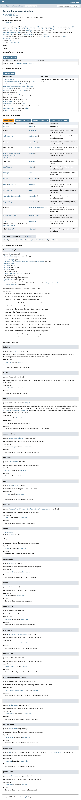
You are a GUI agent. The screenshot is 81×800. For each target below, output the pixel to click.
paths (30, 190)
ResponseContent (47, 36)
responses (32, 221)
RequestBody (28, 34)
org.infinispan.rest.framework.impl (12, 6)
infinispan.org (22, 797)
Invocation (8, 22)
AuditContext (7, 34)
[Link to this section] (27, 52)
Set (54, 27)
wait (45, 240)
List (64, 36)
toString (32, 229)
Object (36, 147)
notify (29, 240)
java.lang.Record (11, 15)
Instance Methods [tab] (23, 120)
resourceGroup (34, 215)
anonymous (32, 130)
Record (11, 40)
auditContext (33, 136)
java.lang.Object (8, 14)
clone (5, 240)
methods (31, 167)
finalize (13, 240)
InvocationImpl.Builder (25, 63)
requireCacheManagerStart (38, 207)
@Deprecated (8, 263)
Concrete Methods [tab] (40, 120)
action (31, 126)
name (30, 173)
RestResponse (52, 29)
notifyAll (38, 240)
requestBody (33, 202)
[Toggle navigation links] (2, 2)
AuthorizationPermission (11, 33)
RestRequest (28, 29)
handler (31, 153)
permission (32, 196)
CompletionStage (40, 29)
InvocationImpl (31, 6)
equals (31, 147)
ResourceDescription (32, 27)
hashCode (32, 161)
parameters (32, 184)
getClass (21, 240)
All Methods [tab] (8, 120)
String (5, 29)
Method (59, 27)
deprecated (32, 142)
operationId (33, 178)
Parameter (6, 38)
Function (19, 29)
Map (45, 34)
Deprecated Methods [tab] (59, 120)
